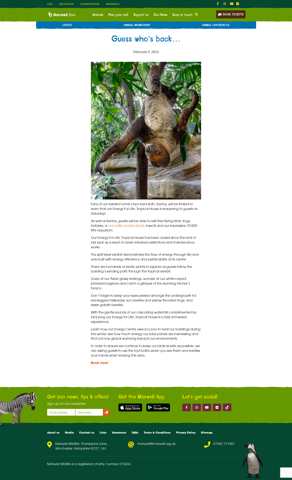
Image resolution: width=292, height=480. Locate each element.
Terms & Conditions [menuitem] (157, 432)
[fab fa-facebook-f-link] (218, 4)
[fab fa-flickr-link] (237, 4)
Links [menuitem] (103, 432)
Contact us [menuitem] (86, 432)
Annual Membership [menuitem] (137, 25)
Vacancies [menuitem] (119, 432)
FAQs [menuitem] (135, 432)
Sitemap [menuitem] (206, 432)
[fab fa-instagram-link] (224, 4)
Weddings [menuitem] (112, 4)
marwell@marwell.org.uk (157, 444)
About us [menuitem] (53, 432)
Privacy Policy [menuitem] (186, 432)
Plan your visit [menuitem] (118, 15)
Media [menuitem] (69, 432)
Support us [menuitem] (141, 15)
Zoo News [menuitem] (160, 15)
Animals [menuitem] (97, 15)
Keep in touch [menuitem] (182, 15)
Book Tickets (233, 14)
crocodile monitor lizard (126, 226)
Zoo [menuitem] (50, 4)
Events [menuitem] (67, 25)
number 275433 (118, 464)
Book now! (99, 363)
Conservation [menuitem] (89, 4)
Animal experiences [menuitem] (215, 25)
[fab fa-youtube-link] (231, 4)
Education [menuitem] (66, 4)
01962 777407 (224, 444)
